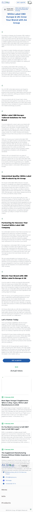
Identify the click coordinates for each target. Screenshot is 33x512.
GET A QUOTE (21, 2)
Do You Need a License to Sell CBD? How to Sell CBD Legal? (15, 428)
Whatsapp (9, 480)
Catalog (24, 466)
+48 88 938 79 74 (11, 483)
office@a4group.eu (11, 477)
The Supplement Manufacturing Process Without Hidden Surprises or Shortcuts (16, 455)
